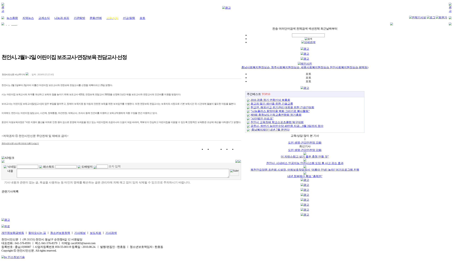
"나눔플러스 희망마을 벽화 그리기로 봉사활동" (280, 111)
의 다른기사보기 (20, 143)
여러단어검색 (287, 28)
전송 (275, 28)
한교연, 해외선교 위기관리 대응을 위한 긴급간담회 (282, 107)
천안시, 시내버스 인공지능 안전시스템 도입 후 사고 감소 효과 (304, 163)
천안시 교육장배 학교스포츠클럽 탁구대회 (277, 122)
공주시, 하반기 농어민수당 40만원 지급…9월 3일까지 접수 (287, 125)
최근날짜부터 (328, 28)
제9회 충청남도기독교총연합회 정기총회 (276, 114)
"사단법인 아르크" (262, 118)
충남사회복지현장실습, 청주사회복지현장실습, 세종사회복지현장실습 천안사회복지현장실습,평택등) (304, 67)
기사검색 (111, 232)
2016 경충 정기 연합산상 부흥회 (270, 99)
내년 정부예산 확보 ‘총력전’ (304, 176)
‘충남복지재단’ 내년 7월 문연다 (270, 129)
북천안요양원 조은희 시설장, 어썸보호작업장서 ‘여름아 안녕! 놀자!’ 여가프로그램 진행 (305, 169)
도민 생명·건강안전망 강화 (305, 142)
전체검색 (302, 28)
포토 (308, 73)
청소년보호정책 (60, 232)
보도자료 (95, 232)
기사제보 (80, 232)
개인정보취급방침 (12, 232)
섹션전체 (314, 28)
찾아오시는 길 (37, 232)
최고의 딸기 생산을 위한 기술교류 (272, 103)
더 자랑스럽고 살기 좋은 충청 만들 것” (305, 156)
